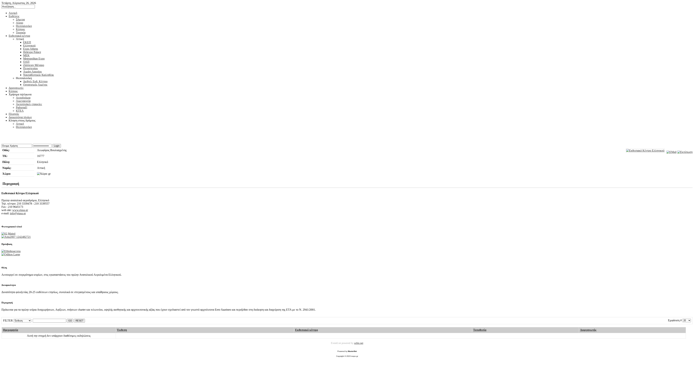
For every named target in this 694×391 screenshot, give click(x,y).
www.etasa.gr (20, 210)
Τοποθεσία (479, 329)
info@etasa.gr (18, 213)
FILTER (8, 320)
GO (70, 320)
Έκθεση (122, 329)
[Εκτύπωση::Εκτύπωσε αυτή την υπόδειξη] (684, 152)
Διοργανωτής (588, 329)
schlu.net (358, 343)
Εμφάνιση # (675, 320)
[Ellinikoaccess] (11, 251)
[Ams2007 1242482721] (16, 236)
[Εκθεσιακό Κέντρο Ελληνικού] (645, 151)
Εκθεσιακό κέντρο (306, 329)
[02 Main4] (8, 233)
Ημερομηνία (10, 329)
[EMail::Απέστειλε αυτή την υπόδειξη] (671, 152)
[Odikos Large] (10, 254)
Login (56, 145)
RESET (79, 320)
